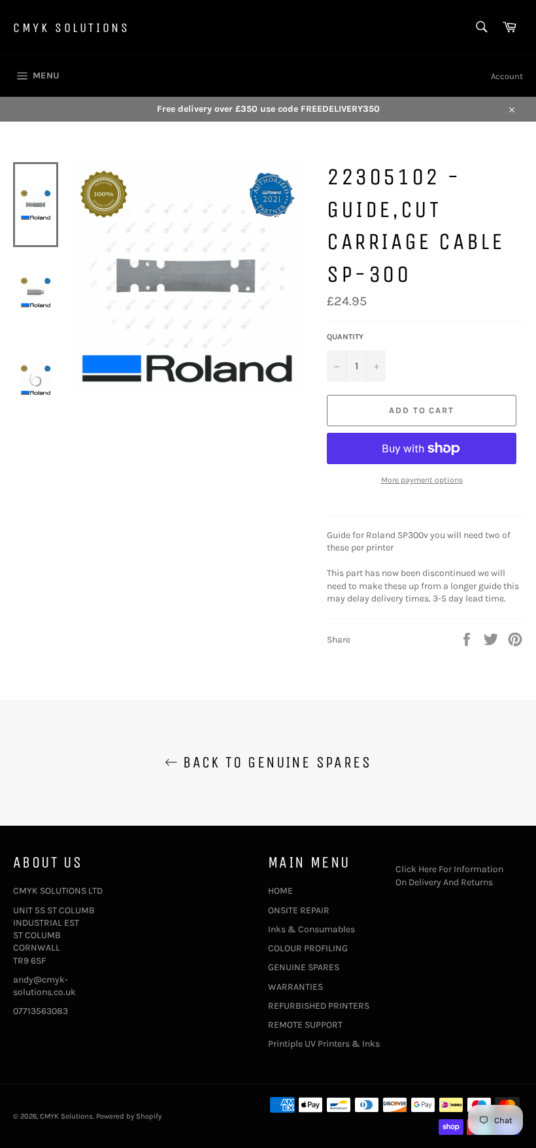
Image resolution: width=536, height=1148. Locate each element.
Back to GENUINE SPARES (274, 762)
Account (507, 76)
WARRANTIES (295, 986)
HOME (280, 890)
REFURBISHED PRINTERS (318, 1005)
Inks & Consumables (311, 929)
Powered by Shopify (128, 1116)
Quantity (345, 336)
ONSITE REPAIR (298, 910)
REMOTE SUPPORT (305, 1024)
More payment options (422, 479)
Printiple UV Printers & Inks (324, 1043)
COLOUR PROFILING (308, 948)
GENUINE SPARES (303, 967)
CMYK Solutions (71, 27)
